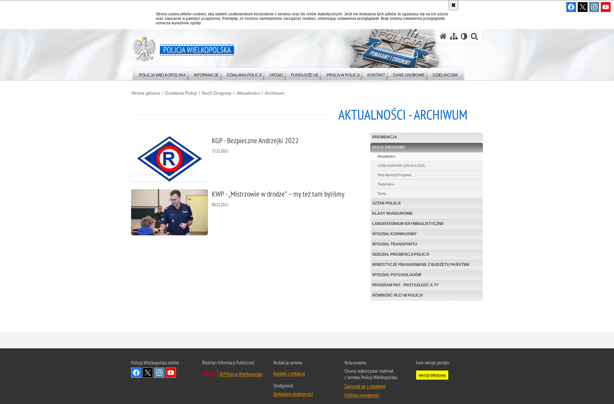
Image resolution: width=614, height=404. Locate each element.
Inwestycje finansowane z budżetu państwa (420, 264)
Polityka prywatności (362, 395)
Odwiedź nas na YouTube (171, 373)
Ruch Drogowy (217, 93)
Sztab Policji (386, 203)
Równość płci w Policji (397, 295)
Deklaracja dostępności (293, 394)
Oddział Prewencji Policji (400, 254)
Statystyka (385, 184)
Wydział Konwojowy (394, 234)
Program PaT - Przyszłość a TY (405, 285)
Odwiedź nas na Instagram (159, 373)
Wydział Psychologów (396, 275)
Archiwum (275, 93)
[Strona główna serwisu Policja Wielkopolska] (443, 36)
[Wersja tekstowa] (464, 36)
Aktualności (248, 93)
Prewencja (384, 137)
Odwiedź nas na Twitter (148, 373)
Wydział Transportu (394, 244)
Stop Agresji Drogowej (394, 175)
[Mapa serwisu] (454, 36)
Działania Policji (181, 93)
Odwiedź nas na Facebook (136, 373)
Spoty (381, 193)
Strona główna (145, 93)
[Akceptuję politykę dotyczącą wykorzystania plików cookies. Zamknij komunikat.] (453, 5)
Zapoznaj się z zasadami (364, 386)
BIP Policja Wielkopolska (241, 374)
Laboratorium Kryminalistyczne (408, 223)
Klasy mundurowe (392, 213)
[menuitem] (162, 74)
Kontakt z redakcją (289, 373)
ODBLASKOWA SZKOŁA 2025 (401, 165)
